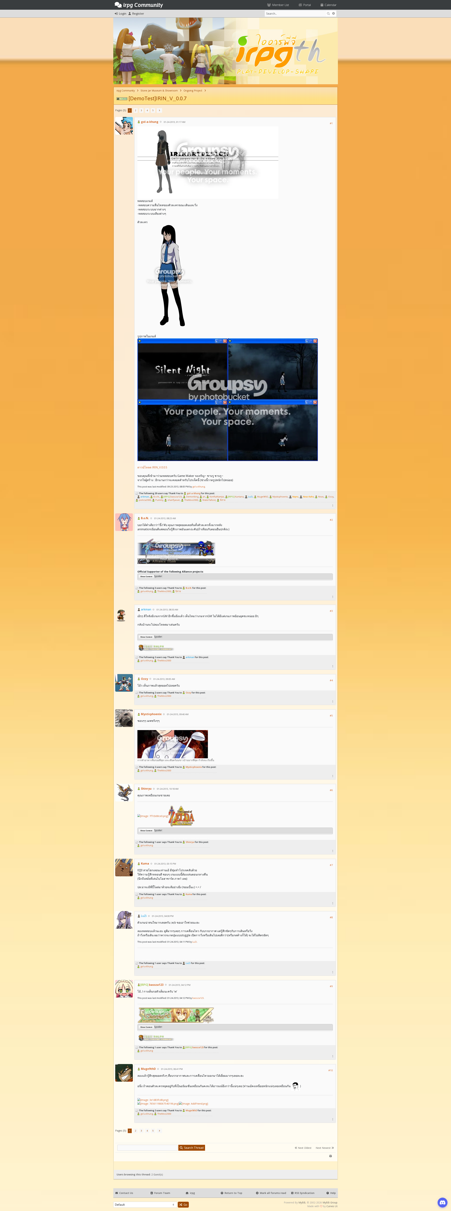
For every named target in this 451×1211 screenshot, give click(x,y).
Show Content (146, 576)
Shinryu (146, 789)
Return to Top (232, 1193)
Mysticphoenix (280, 496)
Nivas (321, 496)
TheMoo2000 (191, 500)
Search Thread (193, 1148)
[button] (333, 505)
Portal (306, 5)
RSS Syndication (303, 1193)
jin (203, 496)
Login (122, 14)
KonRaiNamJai (216, 496)
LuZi (194, 941)
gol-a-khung (149, 122)
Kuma (144, 863)
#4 (331, 680)
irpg (192, 1193)
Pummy (159, 500)
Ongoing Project (193, 90)
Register (137, 14)
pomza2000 (144, 500)
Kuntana (236, 496)
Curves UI (331, 1206)
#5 (331, 715)
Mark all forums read (272, 1193)
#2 (331, 519)
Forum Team (161, 1193)
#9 (331, 986)
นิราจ (223, 500)
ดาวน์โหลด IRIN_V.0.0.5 (152, 467)
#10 (330, 1070)
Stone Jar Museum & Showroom (159, 90)
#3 (331, 611)
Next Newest (323, 1147)
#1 (331, 123)
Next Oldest (304, 1147)
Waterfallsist (209, 500)
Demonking (192, 496)
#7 (331, 865)
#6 (331, 790)
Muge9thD (262, 496)
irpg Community (126, 90)
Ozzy (330, 496)
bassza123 (172, 496)
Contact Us (125, 1193)
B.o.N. (156, 496)
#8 (331, 917)
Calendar (329, 5)
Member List (280, 5)
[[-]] (136, 493)
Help (332, 1193)
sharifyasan (173, 500)
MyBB (301, 1202)
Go (184, 1205)
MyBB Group (330, 1202)
